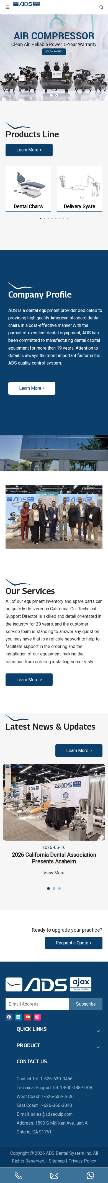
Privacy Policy (82, 1161)
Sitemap (57, 1161)
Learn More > (29, 150)
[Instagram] (37, 1017)
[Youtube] (27, 1017)
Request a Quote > (74, 943)
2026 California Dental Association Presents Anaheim (54, 858)
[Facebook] (9, 1017)
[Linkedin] (18, 1017)
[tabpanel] (28, 189)
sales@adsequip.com (52, 1114)
